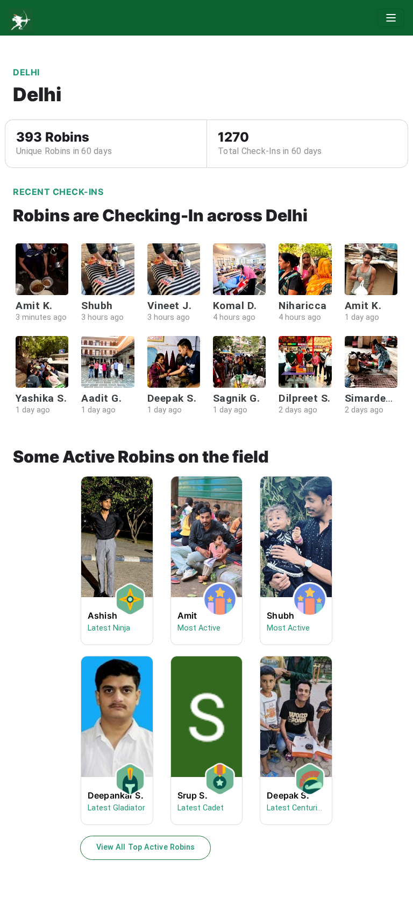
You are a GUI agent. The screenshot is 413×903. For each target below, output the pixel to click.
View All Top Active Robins (145, 847)
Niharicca (303, 305)
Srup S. (192, 795)
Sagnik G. (236, 398)
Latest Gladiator (116, 808)
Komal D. (235, 305)
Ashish (102, 615)
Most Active (198, 628)
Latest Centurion (296, 808)
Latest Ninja (109, 628)
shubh (97, 305)
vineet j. (169, 305)
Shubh (280, 615)
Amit (187, 615)
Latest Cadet (200, 808)
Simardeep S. (377, 398)
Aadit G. (101, 398)
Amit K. (34, 305)
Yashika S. (41, 398)
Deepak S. (172, 398)
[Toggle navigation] (391, 18)
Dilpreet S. (305, 398)
